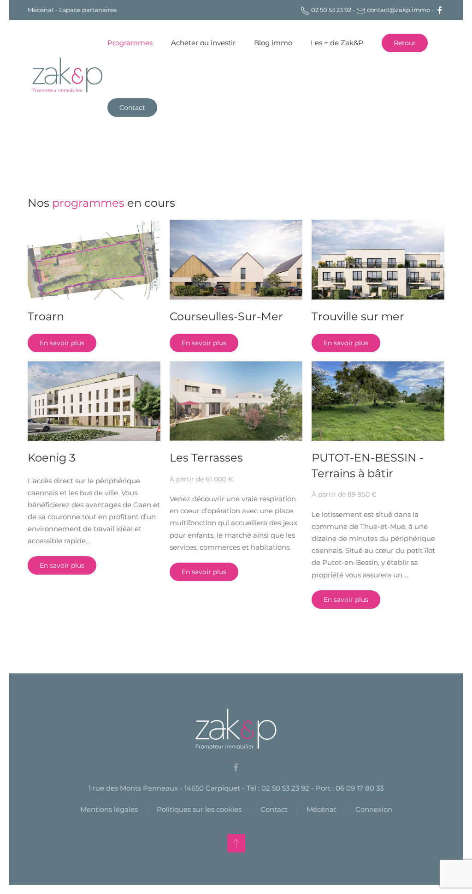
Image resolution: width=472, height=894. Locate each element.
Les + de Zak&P (337, 42)
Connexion (373, 809)
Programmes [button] (130, 42)
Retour (405, 43)
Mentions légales (109, 809)
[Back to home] (67, 75)
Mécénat (41, 9)
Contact (132, 107)
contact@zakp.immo (398, 9)
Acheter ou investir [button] (203, 42)
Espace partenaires (88, 9)
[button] (236, 843)
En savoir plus (62, 343)
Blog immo (273, 42)
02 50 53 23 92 (330, 9)
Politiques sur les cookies (199, 809)
